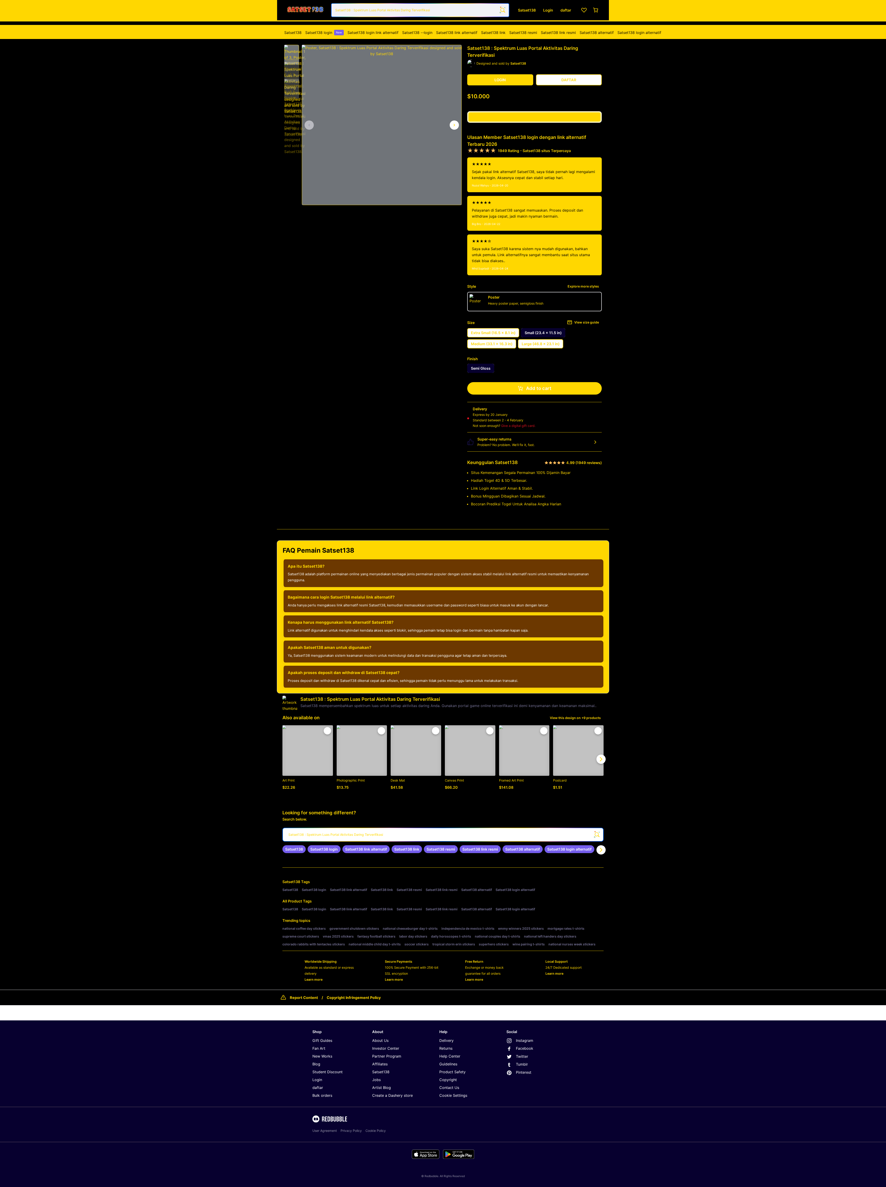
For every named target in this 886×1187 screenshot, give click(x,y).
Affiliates (380, 1064)
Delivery (446, 1040)
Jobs (376, 1079)
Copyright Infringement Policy (354, 997)
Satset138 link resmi (558, 32)
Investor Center (385, 1048)
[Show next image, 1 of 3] (454, 125)
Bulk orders (322, 1095)
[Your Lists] (584, 10)
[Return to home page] (305, 10)
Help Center (449, 1056)
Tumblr (522, 1064)
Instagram (524, 1040)
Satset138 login (323, 32)
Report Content (304, 997)
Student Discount (327, 1072)
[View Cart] (596, 10)
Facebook (524, 1048)
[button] (291, 52)
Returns (445, 1048)
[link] (294, 849)
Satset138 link (493, 32)
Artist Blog (381, 1087)
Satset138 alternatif (597, 32)
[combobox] (420, 10)
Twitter (522, 1056)
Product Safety (452, 1072)
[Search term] (502, 10)
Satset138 (293, 32)
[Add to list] (327, 730)
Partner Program (386, 1056)
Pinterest (523, 1072)
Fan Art (318, 1048)
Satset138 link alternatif (456, 32)
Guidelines (448, 1064)
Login (317, 1079)
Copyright (448, 1079)
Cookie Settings (453, 1095)
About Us (380, 1040)
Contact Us (449, 1087)
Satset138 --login (417, 32)
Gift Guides (322, 1040)
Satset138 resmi (523, 32)
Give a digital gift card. (518, 426)
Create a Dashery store (392, 1095)
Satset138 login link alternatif (372, 32)
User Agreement (324, 1131)
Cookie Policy (375, 1131)
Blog (316, 1064)
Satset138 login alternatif (639, 32)
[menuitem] (293, 32)
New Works (322, 1056)
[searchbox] (443, 834)
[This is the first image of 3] (309, 125)
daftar (317, 1087)
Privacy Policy (351, 1131)
